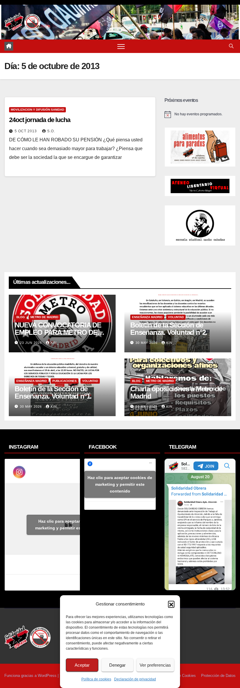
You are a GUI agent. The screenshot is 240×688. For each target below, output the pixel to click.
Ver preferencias (155, 665)
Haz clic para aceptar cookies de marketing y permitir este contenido (70, 524)
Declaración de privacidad (135, 679)
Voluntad (176, 317)
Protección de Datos (218, 675)
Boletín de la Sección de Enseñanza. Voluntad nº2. (168, 328)
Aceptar (82, 665)
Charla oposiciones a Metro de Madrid (176, 392)
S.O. (51, 131)
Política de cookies (96, 679)
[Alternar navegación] (121, 46)
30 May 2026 (147, 342)
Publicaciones (64, 380)
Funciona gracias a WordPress (31, 675)
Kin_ (55, 342)
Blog (20, 317)
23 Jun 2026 (31, 342)
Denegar (117, 665)
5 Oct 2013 (26, 131)
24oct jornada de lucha (39, 119)
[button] (171, 604)
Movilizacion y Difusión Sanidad (37, 109)
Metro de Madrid (44, 317)
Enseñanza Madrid (147, 317)
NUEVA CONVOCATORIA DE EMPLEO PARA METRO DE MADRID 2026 (58, 332)
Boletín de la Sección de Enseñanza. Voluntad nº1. (53, 392)
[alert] (200, 114)
